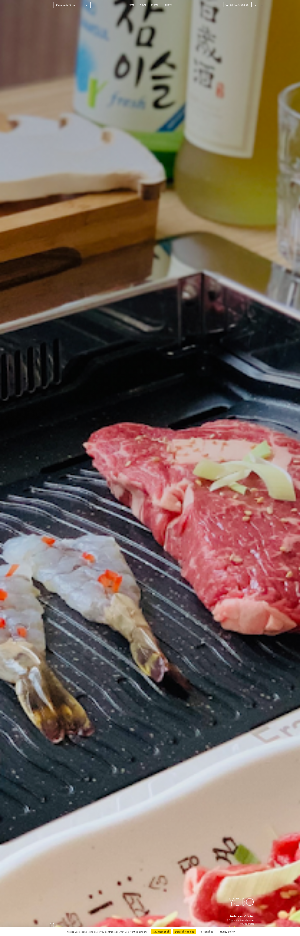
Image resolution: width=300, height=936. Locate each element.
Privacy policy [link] (227, 931)
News (143, 4)
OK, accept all (161, 931)
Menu (154, 4)
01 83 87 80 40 (239, 5)
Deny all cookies (184, 931)
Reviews (168, 4)
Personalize (206, 931)
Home (130, 4)
